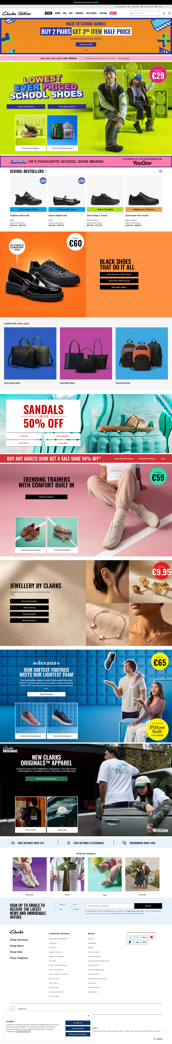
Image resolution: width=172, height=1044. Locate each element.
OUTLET (113, 13)
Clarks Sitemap (93, 965)
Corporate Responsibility (96, 970)
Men (64, 13)
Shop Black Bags (67, 383)
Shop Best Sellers (119, 287)
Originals (79, 13)
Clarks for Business (94, 956)
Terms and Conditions (56, 992)
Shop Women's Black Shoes (119, 274)
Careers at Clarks (93, 952)
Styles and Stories (93, 987)
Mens (75, 904)
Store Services (53, 987)
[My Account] (163, 13)
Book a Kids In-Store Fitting (58, 939)
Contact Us (52, 947)
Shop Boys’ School (67, 106)
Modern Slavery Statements (97, 978)
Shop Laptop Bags (12, 383)
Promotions (92, 983)
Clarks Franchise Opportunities (98, 961)
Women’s (63, 436)
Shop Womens (19, 939)
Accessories (91, 13)
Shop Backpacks (123, 383)
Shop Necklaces (29, 620)
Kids (71, 13)
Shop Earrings (29, 608)
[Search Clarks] (144, 13)
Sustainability (92, 992)
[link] (28, 202)
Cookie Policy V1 (23, 1031)
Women (57, 13)
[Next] (160, 171)
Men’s (24, 443)
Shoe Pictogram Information (58, 974)
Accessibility (92, 943)
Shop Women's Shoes (123, 458)
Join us (148, 906)
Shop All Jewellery (29, 601)
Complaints (53, 943)
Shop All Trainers (46, 497)
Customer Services (55, 952)
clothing (103, 13)
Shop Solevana (46, 694)
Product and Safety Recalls (58, 965)
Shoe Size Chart (54, 978)
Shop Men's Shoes (147, 458)
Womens (62, 904)
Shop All (23, 436)
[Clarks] (16, 13)
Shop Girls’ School (26, 106)
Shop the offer (86, 44)
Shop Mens (17, 945)
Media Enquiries (93, 974)
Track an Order (54, 996)
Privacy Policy (131, 911)
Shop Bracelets (29, 614)
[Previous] (154, 171)
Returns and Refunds (56, 970)
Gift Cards (52, 961)
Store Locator (53, 983)
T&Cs (86, 50)
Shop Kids (16, 952)
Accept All (78, 1023)
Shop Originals (19, 958)
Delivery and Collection (56, 956)
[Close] (88, 1015)
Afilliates (90, 947)
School (48, 13)
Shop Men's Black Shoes (119, 281)
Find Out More (123, 58)
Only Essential (78, 1028)
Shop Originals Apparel (46, 779)
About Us (91, 939)
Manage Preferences (78, 1034)
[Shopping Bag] (169, 13)
